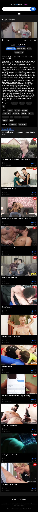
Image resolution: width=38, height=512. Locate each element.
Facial (11, 120)
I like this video (12, 45)
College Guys (7, 113)
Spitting (17, 110)
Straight (10, 110)
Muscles (17, 117)
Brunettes (14, 103)
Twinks (22, 103)
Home (14, 499)
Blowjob (24, 113)
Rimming (24, 110)
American (5, 117)
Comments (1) (19, 52)
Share (29, 49)
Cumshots (25, 117)
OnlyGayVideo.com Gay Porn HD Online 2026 (19, 509)
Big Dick (29, 103)
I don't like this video (14, 45)
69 (3, 106)
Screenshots (21, 49)
